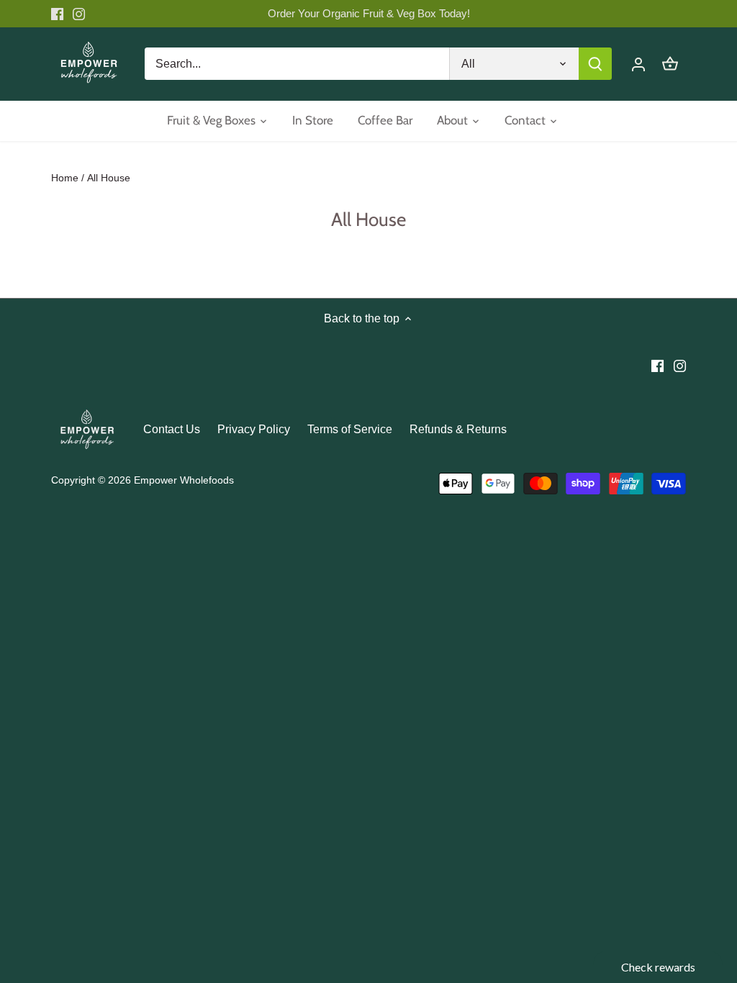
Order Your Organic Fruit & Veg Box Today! (369, 13)
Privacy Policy (253, 429)
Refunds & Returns (458, 429)
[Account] (638, 63)
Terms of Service (349, 429)
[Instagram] (79, 14)
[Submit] (595, 63)
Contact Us (171, 429)
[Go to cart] (670, 63)
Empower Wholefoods (184, 480)
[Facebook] (57, 14)
